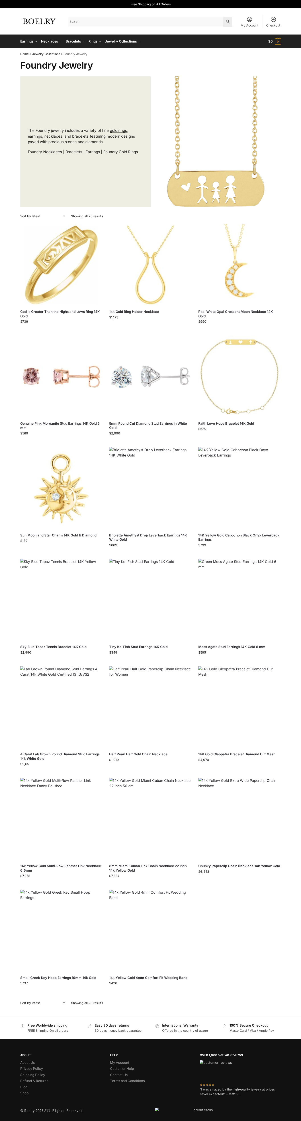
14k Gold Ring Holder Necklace (134, 312)
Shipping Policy (32, 1075)
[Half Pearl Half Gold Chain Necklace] (150, 707)
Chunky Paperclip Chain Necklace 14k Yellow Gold (239, 866)
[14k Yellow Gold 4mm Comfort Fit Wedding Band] (150, 931)
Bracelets (74, 152)
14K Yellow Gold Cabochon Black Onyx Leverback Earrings (238, 537)
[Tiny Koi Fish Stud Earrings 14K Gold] (150, 600)
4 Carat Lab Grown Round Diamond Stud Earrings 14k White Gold (60, 756)
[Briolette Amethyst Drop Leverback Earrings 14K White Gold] (150, 488)
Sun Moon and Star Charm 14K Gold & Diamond (58, 535)
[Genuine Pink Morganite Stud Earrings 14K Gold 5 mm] (61, 376)
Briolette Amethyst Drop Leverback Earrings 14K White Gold (148, 537)
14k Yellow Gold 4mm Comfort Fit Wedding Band (148, 978)
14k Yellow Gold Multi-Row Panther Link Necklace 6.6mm (60, 868)
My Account (249, 25)
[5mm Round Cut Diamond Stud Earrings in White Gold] (150, 376)
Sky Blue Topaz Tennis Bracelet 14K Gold (53, 647)
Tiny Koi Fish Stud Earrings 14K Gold (138, 647)
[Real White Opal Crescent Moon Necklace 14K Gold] (239, 265)
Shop (24, 1093)
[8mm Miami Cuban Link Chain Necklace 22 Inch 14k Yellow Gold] (150, 819)
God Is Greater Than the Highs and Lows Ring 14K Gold (60, 314)
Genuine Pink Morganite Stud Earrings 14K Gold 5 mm (60, 425)
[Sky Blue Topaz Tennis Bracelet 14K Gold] (61, 600)
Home (24, 54)
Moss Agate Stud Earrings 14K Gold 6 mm (231, 647)
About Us (27, 1062)
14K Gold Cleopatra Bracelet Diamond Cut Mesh (236, 754)
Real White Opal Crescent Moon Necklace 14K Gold (235, 314)
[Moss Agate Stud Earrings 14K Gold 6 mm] (239, 600)
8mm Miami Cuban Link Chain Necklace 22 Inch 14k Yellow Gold (148, 868)
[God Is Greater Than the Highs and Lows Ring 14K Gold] (61, 265)
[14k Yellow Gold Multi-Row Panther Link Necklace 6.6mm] (61, 819)
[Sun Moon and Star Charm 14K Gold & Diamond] (61, 488)
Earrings (93, 152)
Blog (23, 1087)
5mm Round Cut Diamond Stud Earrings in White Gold (148, 425)
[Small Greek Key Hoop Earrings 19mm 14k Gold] (61, 931)
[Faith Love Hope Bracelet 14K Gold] (239, 376)
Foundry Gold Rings (120, 152)
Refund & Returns (34, 1081)
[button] (274, 41)
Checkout (273, 25)
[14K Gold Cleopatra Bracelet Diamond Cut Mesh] (239, 707)
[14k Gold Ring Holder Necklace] (150, 265)
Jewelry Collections (46, 54)
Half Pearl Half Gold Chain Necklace (138, 754)
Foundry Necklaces (45, 152)
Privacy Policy (31, 1068)
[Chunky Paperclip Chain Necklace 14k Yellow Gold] (239, 819)
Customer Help (122, 1068)
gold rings (118, 130)
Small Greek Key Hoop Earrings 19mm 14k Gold (58, 978)
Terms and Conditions (127, 1081)
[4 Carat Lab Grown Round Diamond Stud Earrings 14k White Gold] (61, 707)
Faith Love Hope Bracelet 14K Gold (226, 423)
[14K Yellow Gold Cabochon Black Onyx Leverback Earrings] (239, 488)
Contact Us (119, 1075)
